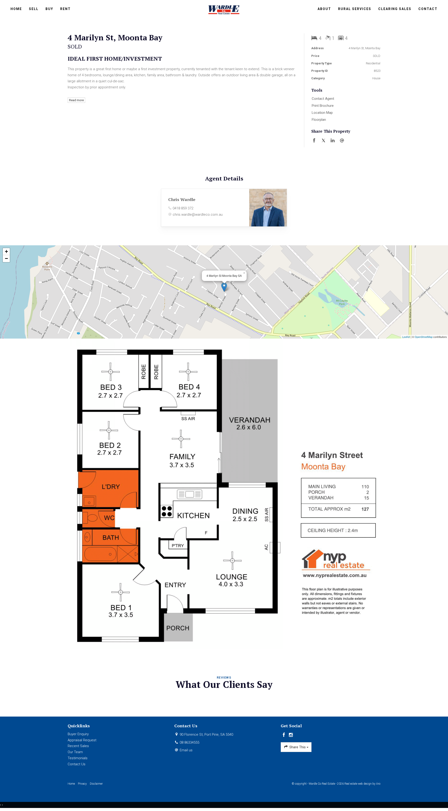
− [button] (6, 258)
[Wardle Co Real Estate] (224, 9)
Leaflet (406, 337)
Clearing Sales (394, 9)
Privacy (82, 783)
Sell (33, 9)
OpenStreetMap (424, 337)
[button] (345, 105)
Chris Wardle (181, 199)
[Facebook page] (284, 735)
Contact (428, 9)
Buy (49, 9)
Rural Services (354, 9)
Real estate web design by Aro (362, 783)
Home (16, 9)
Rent (65, 9)
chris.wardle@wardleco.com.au (198, 214)
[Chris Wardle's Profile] (268, 207)
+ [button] (6, 251)
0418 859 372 (183, 208)
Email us (186, 750)
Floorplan (319, 120)
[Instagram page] (291, 735)
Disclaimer (96, 783)
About (324, 9)
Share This (297, 747)
